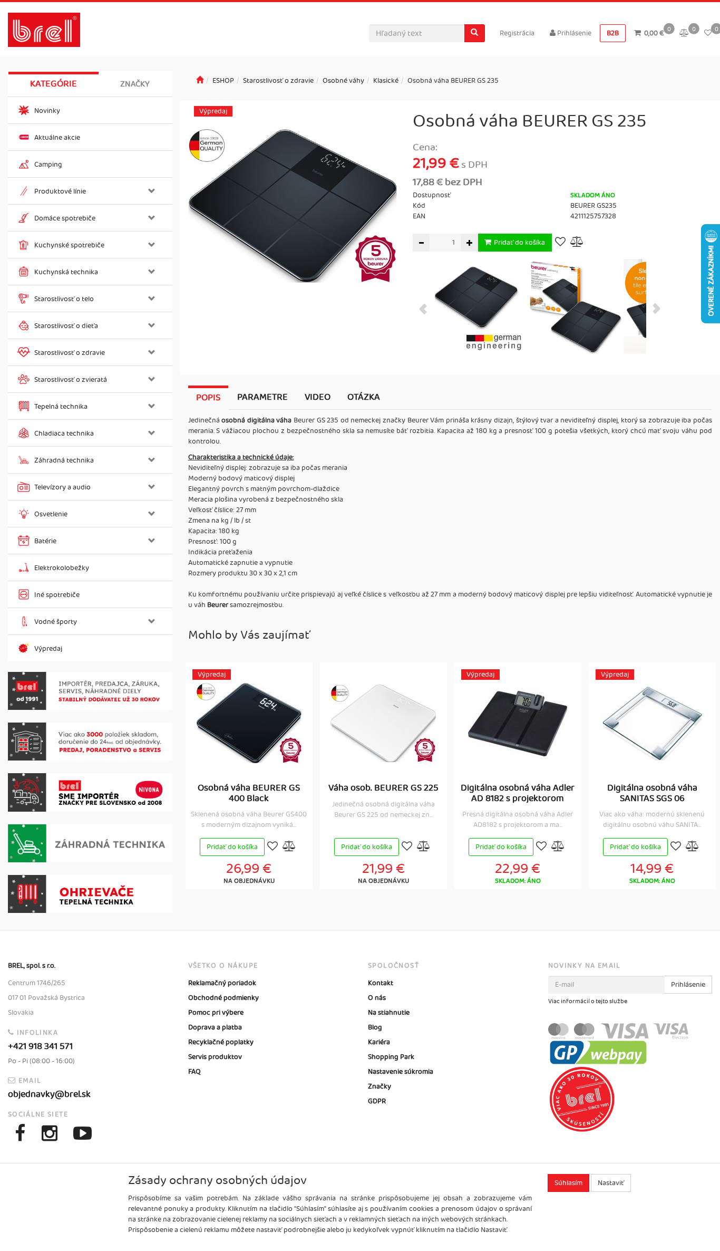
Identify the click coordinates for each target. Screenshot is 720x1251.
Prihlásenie (573, 33)
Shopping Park (391, 1057)
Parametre (262, 397)
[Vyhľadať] (474, 33)
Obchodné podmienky (223, 998)
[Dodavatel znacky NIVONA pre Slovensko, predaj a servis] (90, 792)
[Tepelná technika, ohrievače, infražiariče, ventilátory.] (90, 894)
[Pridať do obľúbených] (560, 243)
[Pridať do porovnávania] (577, 243)
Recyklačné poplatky (221, 1042)
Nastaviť (611, 1183)
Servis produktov (215, 1057)
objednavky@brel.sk (49, 1094)
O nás (377, 998)
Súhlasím (568, 1183)
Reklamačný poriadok (222, 983)
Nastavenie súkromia (400, 1071)
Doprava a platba (215, 1027)
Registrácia (517, 33)
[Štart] (199, 80)
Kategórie (53, 83)
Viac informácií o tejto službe (587, 1001)
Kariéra (379, 1042)
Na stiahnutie (389, 1012)
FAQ (194, 1071)
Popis (208, 397)
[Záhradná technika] (90, 843)
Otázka (363, 397)
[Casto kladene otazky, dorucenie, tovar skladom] (90, 742)
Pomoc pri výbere (216, 1012)
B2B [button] (613, 33)
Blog (375, 1027)
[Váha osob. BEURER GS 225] (383, 723)
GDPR (377, 1101)
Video (317, 397)
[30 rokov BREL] (90, 691)
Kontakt (380, 983)
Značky (135, 84)
